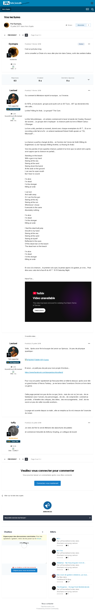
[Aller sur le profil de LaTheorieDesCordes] (54, 540)
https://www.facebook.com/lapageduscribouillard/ (44, 372)
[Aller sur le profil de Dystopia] (6, 25)
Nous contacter (47, 604)
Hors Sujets (29, 26)
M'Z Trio (60, 551)
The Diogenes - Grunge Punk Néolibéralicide (73, 587)
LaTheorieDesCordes (67, 541)
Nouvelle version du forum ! (15, 518)
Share (69, 25)
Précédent (12, 35)
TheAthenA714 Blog (64, 579)
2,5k (14, 64)
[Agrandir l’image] (37, 360)
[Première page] (4, 35)
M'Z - (59, 538)
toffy (13, 422)
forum (39, 538)
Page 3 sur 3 (35, 35)
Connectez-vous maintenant (47, 483)
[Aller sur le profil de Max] (54, 576)
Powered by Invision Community (47, 608)
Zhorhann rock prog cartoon (67, 543)
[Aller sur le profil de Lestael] (13, 98)
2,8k (14, 114)
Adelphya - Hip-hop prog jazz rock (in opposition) (70, 563)
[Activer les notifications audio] (43, 532)
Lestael (13, 90)
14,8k (14, 446)
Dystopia (17, 24)
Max (61, 577)
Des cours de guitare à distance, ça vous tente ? (72, 575)
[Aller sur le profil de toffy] (13, 431)
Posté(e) (33, 44)
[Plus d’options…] (89, 44)
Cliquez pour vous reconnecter (24, 570)
